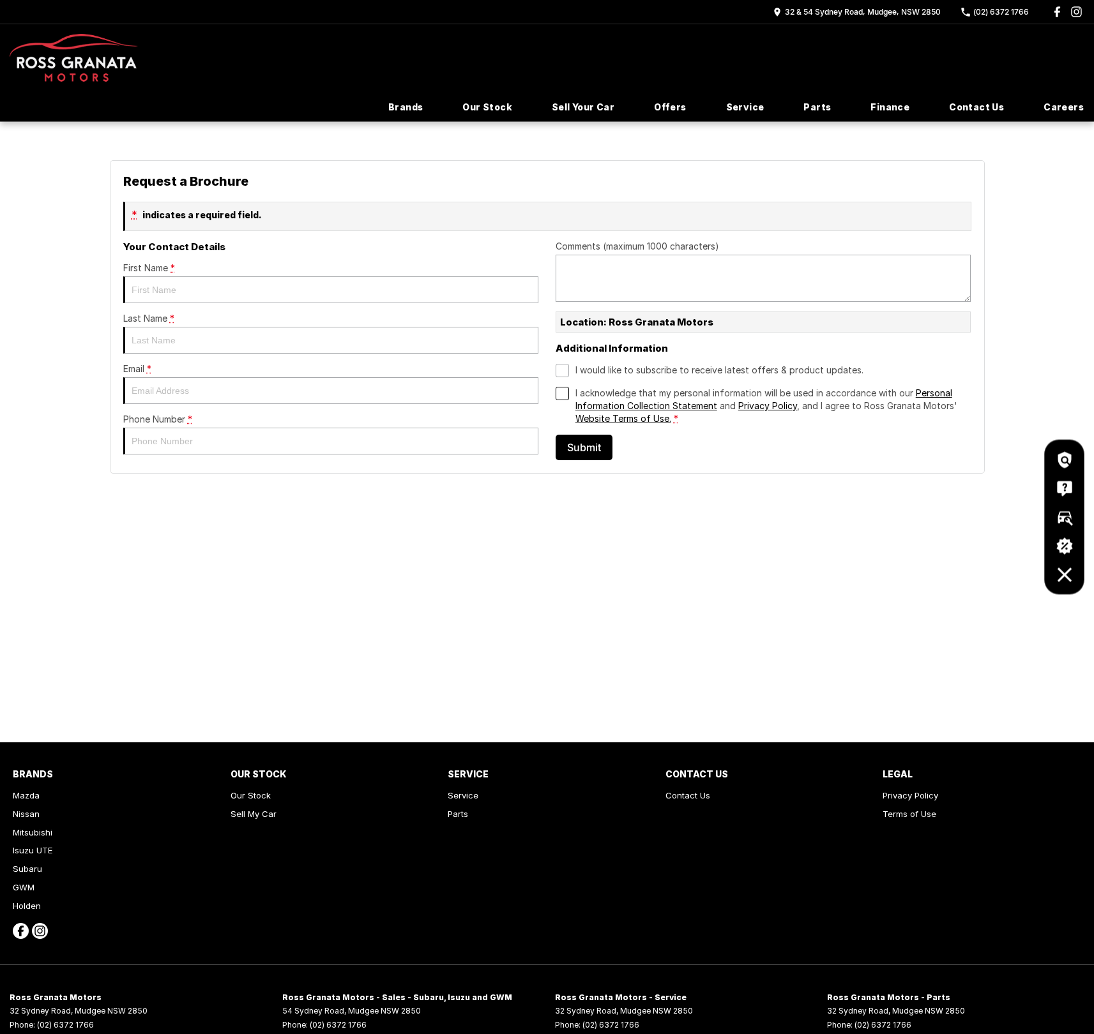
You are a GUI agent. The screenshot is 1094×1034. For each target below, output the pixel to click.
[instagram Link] (1076, 12)
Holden (27, 906)
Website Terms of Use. (623, 418)
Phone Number (157, 419)
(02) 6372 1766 (65, 1025)
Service (745, 106)
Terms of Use (909, 814)
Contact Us (976, 106)
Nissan (26, 814)
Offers (670, 106)
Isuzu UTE (32, 850)
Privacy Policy (767, 405)
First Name (149, 267)
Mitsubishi (32, 832)
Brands (405, 106)
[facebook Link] (1057, 12)
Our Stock (487, 106)
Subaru (27, 869)
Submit (584, 447)
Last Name (148, 318)
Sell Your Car (583, 106)
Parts (817, 106)
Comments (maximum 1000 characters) (637, 246)
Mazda (26, 795)
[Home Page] (74, 58)
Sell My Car (254, 814)
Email (137, 368)
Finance (889, 106)
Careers (1064, 106)
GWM (23, 887)
